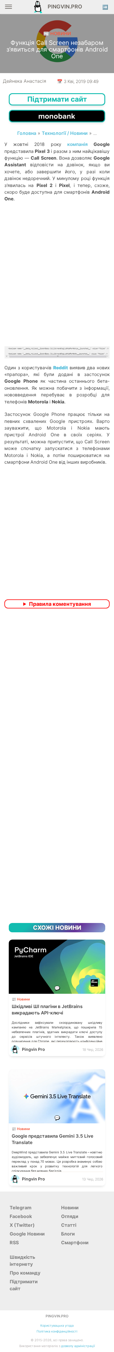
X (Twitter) (22, 1225)
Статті (68, 1225)
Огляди (69, 1216)
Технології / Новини (65, 133)
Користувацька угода (57, 1326)
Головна (26, 133)
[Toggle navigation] (8, 9)
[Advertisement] (57, 284)
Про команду (25, 1273)
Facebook (21, 1216)
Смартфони (75, 1242)
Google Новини (27, 1234)
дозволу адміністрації (78, 1346)
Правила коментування (60, 604)
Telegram (21, 1207)
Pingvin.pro (63, 6)
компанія (77, 144)
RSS (14, 1242)
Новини (70, 1207)
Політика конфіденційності (57, 1331)
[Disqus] (57, 690)
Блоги (68, 1234)
